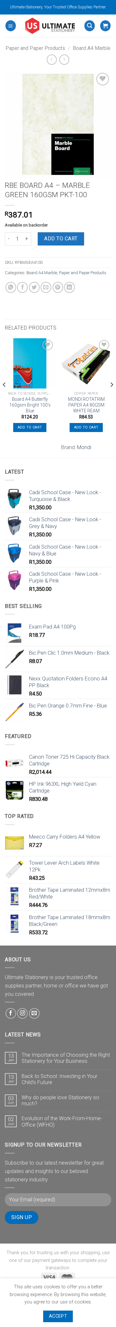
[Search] (89, 25)
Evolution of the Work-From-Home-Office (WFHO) (62, 1121)
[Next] (111, 397)
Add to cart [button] (30, 427)
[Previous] (4, 397)
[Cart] (105, 25)
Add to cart (60, 239)
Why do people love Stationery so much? (60, 1100)
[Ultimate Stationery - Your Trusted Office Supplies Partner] (50, 25)
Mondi (84, 447)
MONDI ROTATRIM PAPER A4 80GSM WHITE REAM (86, 405)
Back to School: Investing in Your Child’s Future (59, 1079)
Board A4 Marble (92, 48)
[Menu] (10, 25)
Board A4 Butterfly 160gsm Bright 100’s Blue (30, 405)
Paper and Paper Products (35, 48)
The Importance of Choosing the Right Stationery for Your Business (66, 1058)
